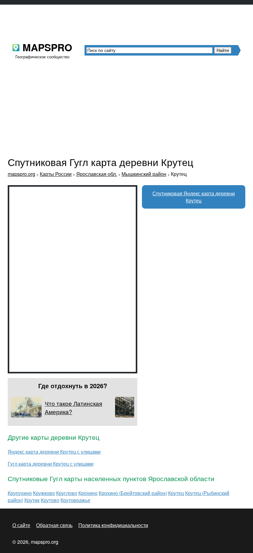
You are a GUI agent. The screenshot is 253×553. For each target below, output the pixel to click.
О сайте (21, 525)
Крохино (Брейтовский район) (133, 493)
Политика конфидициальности (113, 525)
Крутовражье (75, 500)
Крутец (176, 493)
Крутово (50, 500)
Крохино (87, 493)
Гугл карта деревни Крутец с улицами (50, 463)
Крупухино (20, 493)
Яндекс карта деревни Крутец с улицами (54, 451)
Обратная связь (54, 525)
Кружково (44, 493)
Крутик (31, 500)
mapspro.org (21, 173)
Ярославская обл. (96, 173)
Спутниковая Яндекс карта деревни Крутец (193, 197)
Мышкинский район (144, 173)
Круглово (66, 493)
